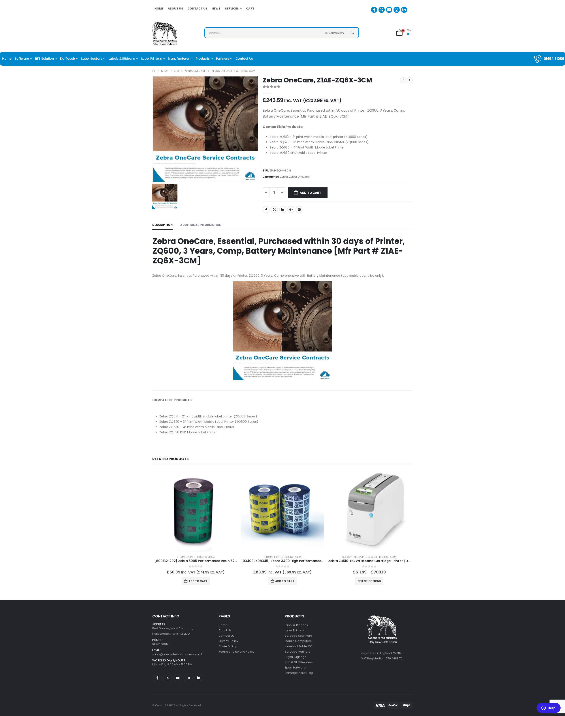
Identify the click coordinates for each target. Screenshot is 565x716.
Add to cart (310, 192)
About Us (175, 8)
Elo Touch (67, 58)
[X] (382, 10)
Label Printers (151, 58)
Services (232, 8)
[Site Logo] (164, 34)
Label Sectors (91, 58)
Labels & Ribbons (122, 58)
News (216, 8)
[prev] (403, 80)
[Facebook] (374, 10)
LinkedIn (282, 209)
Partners (222, 58)
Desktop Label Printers (356, 557)
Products (203, 58)
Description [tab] (162, 225)
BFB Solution (44, 58)
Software (22, 58)
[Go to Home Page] (153, 71)
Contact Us (197, 8)
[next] (410, 80)
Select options (369, 581)
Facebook (266, 209)
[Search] (352, 33)
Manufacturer (178, 58)
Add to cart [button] (197, 581)
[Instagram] (397, 10)
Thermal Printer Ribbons (192, 557)
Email (299, 209)
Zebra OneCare (299, 177)
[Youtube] (389, 10)
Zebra (284, 177)
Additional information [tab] (200, 225)
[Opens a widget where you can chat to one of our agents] (548, 708)
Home (158, 8)
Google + (290, 209)
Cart (250, 8)
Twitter (274, 209)
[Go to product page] (195, 510)
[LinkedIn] (404, 10)
